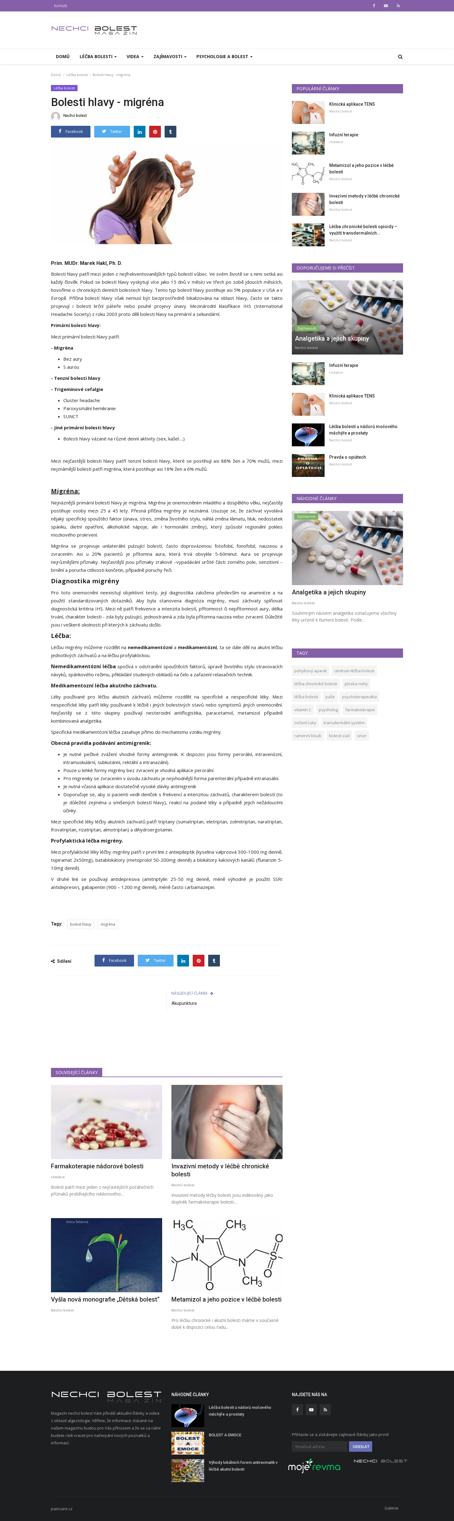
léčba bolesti (306, 696)
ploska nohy (356, 683)
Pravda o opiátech (347, 457)
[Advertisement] (166, 1042)
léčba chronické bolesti (315, 683)
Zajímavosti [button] (168, 56)
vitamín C (302, 709)
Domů (63, 56)
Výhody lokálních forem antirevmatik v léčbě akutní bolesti (243, 1466)
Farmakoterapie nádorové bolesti (97, 1166)
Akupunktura (184, 1003)
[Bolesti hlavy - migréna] (167, 194)
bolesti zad (339, 735)
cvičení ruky (305, 722)
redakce (58, 1177)
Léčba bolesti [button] (97, 56)
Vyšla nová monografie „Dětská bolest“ (105, 1299)
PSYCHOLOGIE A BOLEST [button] (223, 56)
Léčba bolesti (77, 74)
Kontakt (60, 5)
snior (362, 735)
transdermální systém (344, 722)
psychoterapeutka (359, 696)
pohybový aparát (310, 670)
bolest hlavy (80, 924)
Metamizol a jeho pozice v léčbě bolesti (226, 1299)
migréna (108, 924)
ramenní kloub (308, 735)
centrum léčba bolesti (354, 670)
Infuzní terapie (343, 134)
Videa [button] (134, 56)
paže (330, 696)
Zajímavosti (306, 328)
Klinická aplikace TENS (352, 104)
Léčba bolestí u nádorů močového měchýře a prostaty (363, 429)
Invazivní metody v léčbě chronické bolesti (220, 1170)
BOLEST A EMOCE (225, 1435)
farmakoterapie (360, 709)
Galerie (391, 1508)
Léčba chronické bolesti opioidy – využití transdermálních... (363, 230)
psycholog (328, 709)
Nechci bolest (75, 115)
